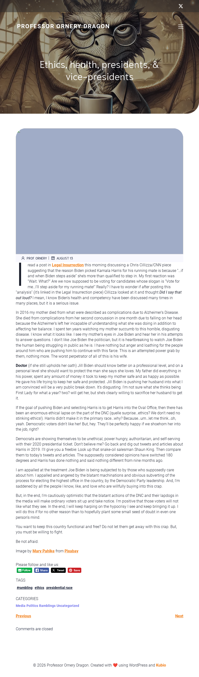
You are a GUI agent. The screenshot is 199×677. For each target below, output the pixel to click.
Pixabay (71, 551)
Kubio (161, 665)
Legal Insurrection (68, 265)
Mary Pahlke (44, 551)
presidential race (59, 588)
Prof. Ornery (37, 258)
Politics (32, 606)
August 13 (65, 258)
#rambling (25, 588)
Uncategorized (68, 606)
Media (20, 606)
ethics (39, 588)
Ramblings (47, 606)
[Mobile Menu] (180, 26)
